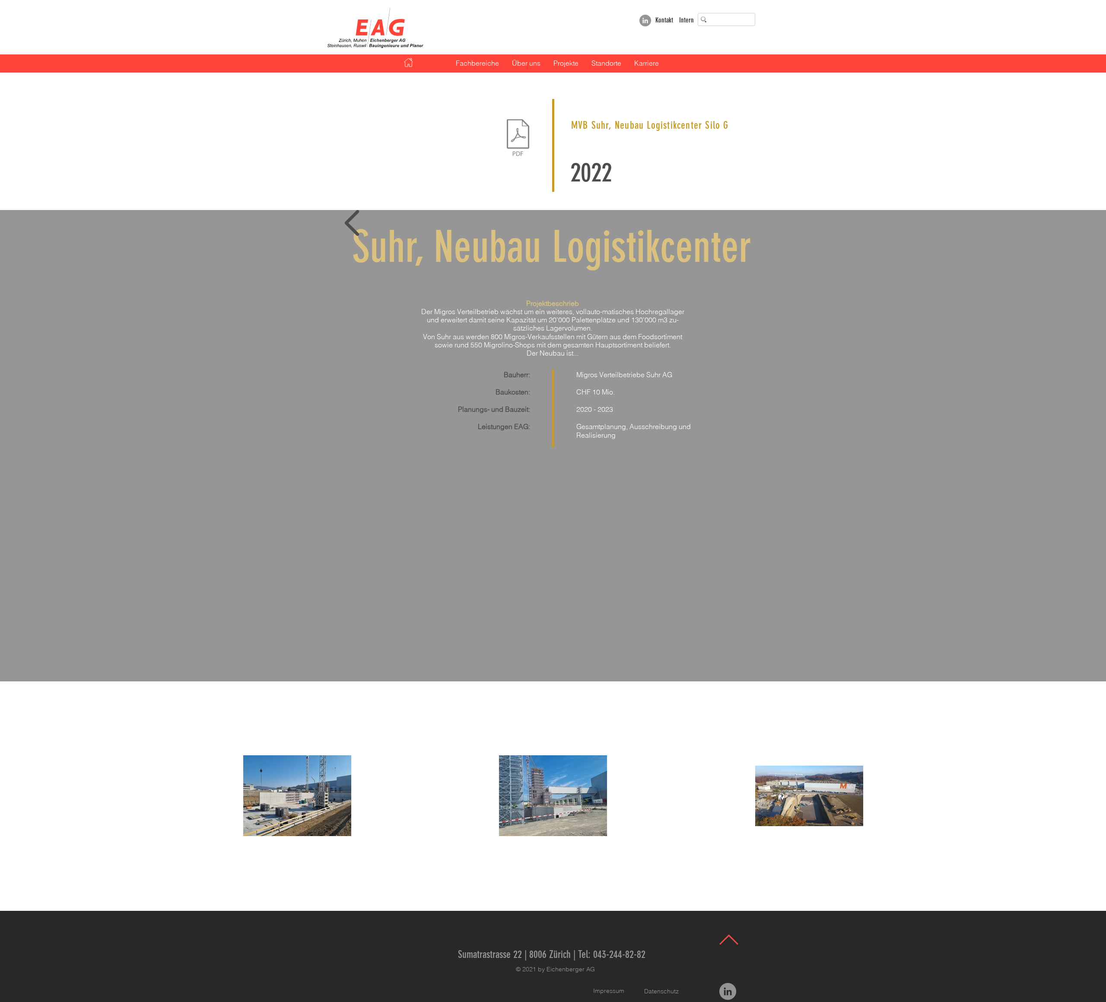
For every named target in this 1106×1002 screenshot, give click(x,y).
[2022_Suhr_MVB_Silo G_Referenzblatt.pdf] (518, 138)
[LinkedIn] (645, 20)
